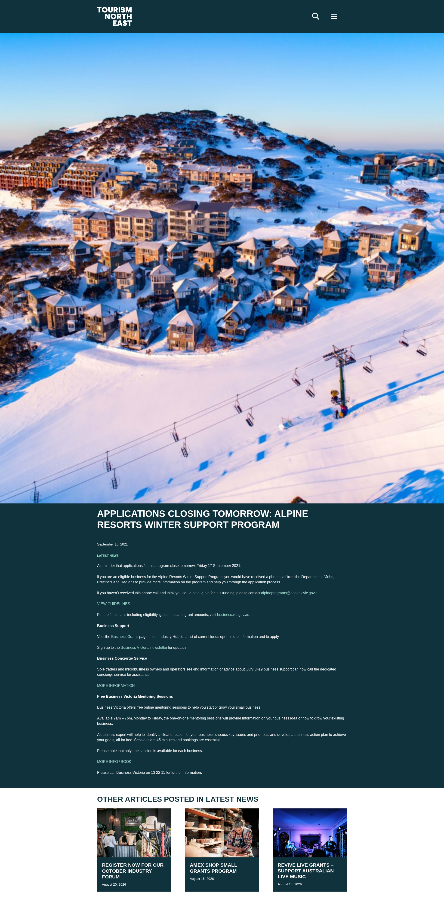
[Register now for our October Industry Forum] (134, 833)
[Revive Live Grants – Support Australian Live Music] (310, 833)
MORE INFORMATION (116, 686)
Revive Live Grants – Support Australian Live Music (306, 870)
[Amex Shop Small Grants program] (222, 833)
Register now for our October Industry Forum (132, 870)
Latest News (108, 555)
